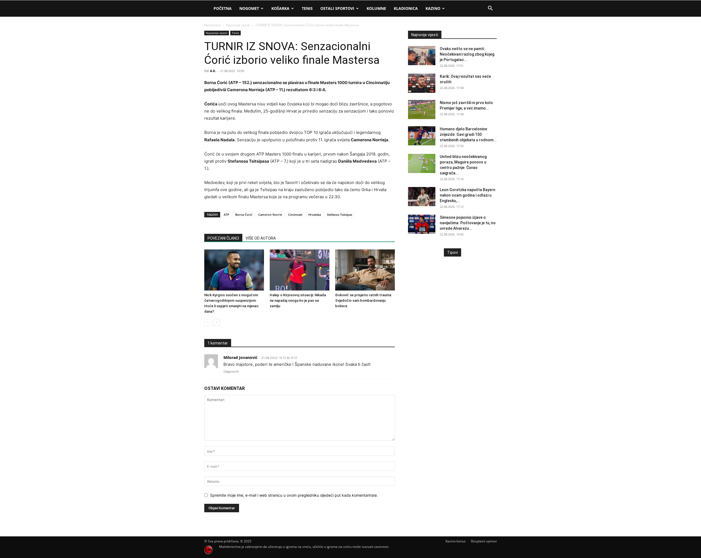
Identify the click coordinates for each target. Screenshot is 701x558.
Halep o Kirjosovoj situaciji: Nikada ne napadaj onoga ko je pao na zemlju (298, 300)
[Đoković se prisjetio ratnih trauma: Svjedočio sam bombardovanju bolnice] (365, 269)
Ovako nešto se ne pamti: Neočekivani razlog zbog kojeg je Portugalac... (467, 54)
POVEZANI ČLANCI (223, 238)
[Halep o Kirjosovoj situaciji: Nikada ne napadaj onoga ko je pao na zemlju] (299, 269)
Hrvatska (314, 214)
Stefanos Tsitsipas (339, 214)
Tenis (235, 33)
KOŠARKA (280, 8)
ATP (226, 214)
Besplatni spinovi (484, 541)
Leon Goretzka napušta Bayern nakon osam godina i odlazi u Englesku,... (467, 195)
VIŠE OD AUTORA (261, 238)
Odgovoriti (231, 371)
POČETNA (223, 8)
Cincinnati (295, 214)
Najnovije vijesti (238, 25)
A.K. (213, 71)
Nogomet (249, 8)
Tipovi (452, 252)
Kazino (433, 8)
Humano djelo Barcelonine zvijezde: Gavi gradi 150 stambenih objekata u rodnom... (468, 134)
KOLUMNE (376, 8)
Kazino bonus (456, 541)
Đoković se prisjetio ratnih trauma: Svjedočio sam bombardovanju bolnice (363, 300)
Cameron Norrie (270, 214)
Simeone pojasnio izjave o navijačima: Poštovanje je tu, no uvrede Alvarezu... (468, 223)
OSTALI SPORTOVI (337, 8)
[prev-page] (207, 322)
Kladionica (406, 8)
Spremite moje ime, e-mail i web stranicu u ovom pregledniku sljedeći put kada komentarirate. (294, 495)
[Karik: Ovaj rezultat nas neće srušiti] (421, 83)
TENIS (307, 8)
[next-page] (216, 322)
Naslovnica (212, 25)
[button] (490, 8)
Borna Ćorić (243, 214)
